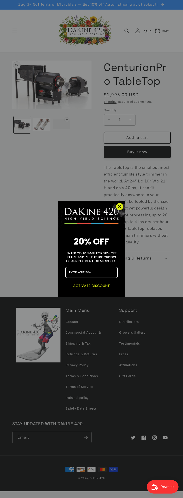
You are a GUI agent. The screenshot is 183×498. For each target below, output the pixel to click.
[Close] (119, 206)
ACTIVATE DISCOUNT (91, 285)
